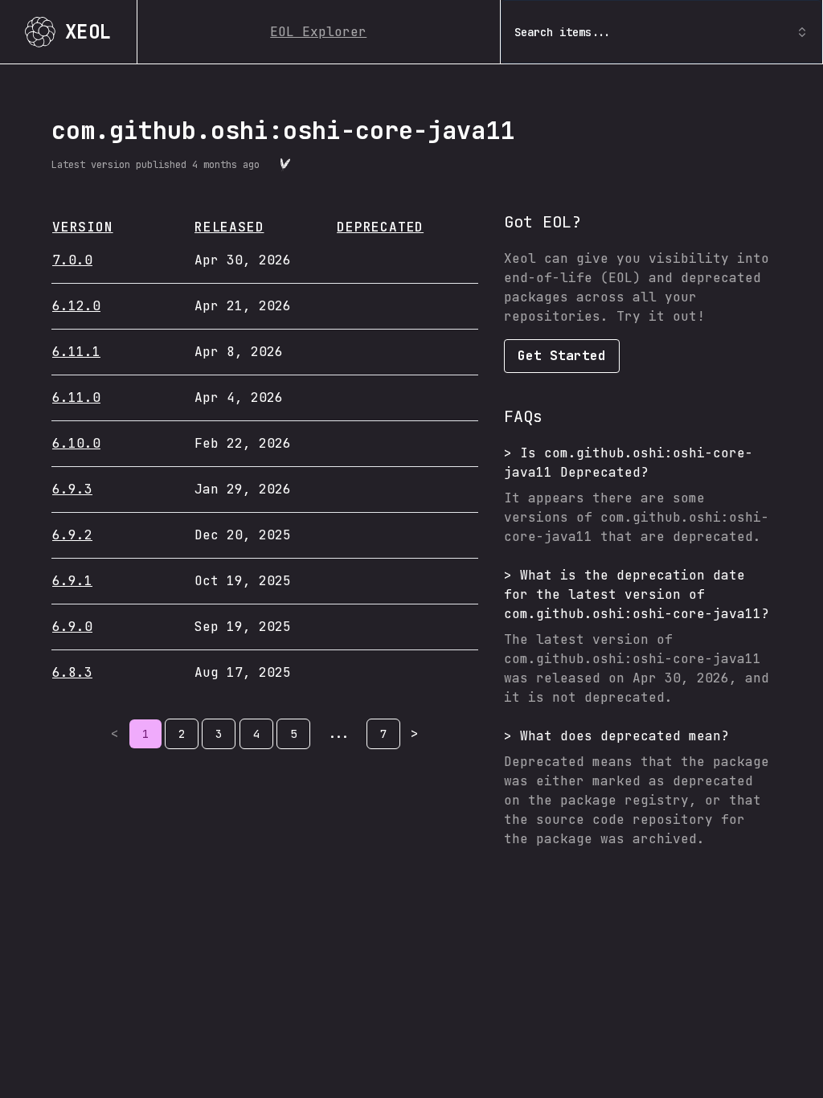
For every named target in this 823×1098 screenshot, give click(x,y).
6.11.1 (76, 351)
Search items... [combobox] (562, 32)
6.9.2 (72, 534)
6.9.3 (72, 489)
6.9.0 (72, 626)
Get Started (562, 355)
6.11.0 (76, 397)
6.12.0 (76, 305)
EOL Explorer (318, 31)
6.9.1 (72, 580)
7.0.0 (72, 260)
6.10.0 (76, 443)
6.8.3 (72, 672)
